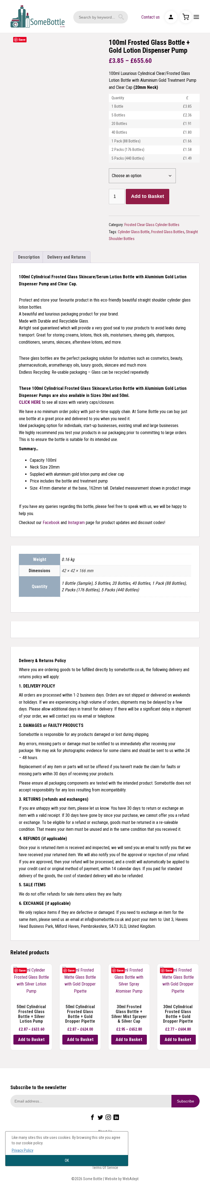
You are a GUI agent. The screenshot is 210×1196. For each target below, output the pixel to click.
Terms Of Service (105, 1167)
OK (67, 1160)
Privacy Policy (22, 1150)
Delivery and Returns (66, 257)
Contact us (150, 17)
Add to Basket (147, 196)
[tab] (28, 257)
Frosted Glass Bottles (167, 232)
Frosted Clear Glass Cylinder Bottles (151, 225)
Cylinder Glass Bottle (134, 232)
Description (29, 257)
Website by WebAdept (122, 1179)
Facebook (51, 522)
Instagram (76, 522)
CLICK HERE (30, 402)
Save (22, 39)
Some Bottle (37, 16)
